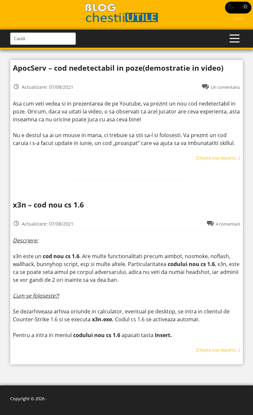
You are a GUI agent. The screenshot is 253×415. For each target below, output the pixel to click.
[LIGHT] (238, 7)
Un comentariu (225, 87)
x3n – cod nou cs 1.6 (48, 204)
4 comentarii (228, 224)
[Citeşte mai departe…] (218, 158)
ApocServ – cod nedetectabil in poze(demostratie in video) (118, 68)
